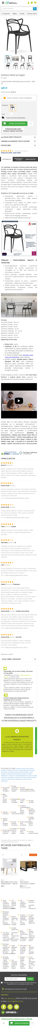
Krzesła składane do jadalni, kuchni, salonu (31, 821)
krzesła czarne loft (22, 768)
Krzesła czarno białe (22, 800)
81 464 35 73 (10, 998)
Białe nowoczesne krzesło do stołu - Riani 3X (17, 575)
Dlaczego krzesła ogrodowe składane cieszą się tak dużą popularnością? (8, 948)
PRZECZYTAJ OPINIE (6, 152)
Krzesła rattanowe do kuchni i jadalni (32, 811)
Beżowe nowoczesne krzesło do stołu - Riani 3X (17, 498)
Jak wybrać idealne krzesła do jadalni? (13, 904)
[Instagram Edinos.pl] (10, 1007)
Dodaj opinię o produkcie (11, 659)
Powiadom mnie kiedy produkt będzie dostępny (13, 130)
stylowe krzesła (24, 772)
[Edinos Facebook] (3, 1007)
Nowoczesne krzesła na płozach (7, 831)
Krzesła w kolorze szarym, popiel (14, 831)
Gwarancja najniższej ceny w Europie (15, 141)
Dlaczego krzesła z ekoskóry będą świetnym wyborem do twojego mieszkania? (6, 918)
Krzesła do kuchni (32, 790)
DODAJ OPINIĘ (17, 152)
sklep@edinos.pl (15, 1001)
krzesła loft (17, 777)
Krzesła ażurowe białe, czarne (22, 831)
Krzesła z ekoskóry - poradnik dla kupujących (32, 904)
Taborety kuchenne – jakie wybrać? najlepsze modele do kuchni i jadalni (6, 962)
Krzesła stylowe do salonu (14, 823)
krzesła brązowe (12, 770)
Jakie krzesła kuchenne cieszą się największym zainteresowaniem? (9, 904)
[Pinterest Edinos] (16, 1007)
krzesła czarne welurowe (14, 779)
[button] (19, 1023)
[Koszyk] (35, 3)
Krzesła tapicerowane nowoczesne (24, 789)
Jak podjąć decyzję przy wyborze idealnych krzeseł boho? (32, 935)
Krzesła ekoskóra (5, 812)
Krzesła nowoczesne (15, 812)
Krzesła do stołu (31, 801)
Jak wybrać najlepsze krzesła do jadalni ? (23, 904)
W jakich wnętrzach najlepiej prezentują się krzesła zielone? (23, 919)
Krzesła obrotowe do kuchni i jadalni (14, 788)
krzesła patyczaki (24, 770)
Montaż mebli (6, 145)
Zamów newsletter (19, 975)
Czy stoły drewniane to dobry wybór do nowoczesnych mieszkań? (7, 936)
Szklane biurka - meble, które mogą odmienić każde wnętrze (23, 962)
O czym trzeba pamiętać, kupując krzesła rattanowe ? (32, 919)
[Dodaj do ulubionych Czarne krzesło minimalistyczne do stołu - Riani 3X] (30, 123)
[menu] (28, 3)
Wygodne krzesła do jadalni (6, 789)
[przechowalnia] (31, 3)
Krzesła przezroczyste (33, 832)
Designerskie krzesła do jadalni (15, 800)
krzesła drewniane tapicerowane (16, 774)
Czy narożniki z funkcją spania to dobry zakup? (14, 964)
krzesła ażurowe (13, 772)
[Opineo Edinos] (9, 1012)
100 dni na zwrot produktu (11, 137)
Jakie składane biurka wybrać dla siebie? (14, 949)
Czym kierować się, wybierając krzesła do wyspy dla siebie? (32, 962)
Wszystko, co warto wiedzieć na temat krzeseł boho (23, 949)
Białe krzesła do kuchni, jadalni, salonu (5, 798)
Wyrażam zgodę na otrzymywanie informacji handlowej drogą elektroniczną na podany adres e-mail (20, 983)
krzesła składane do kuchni (23, 775)
